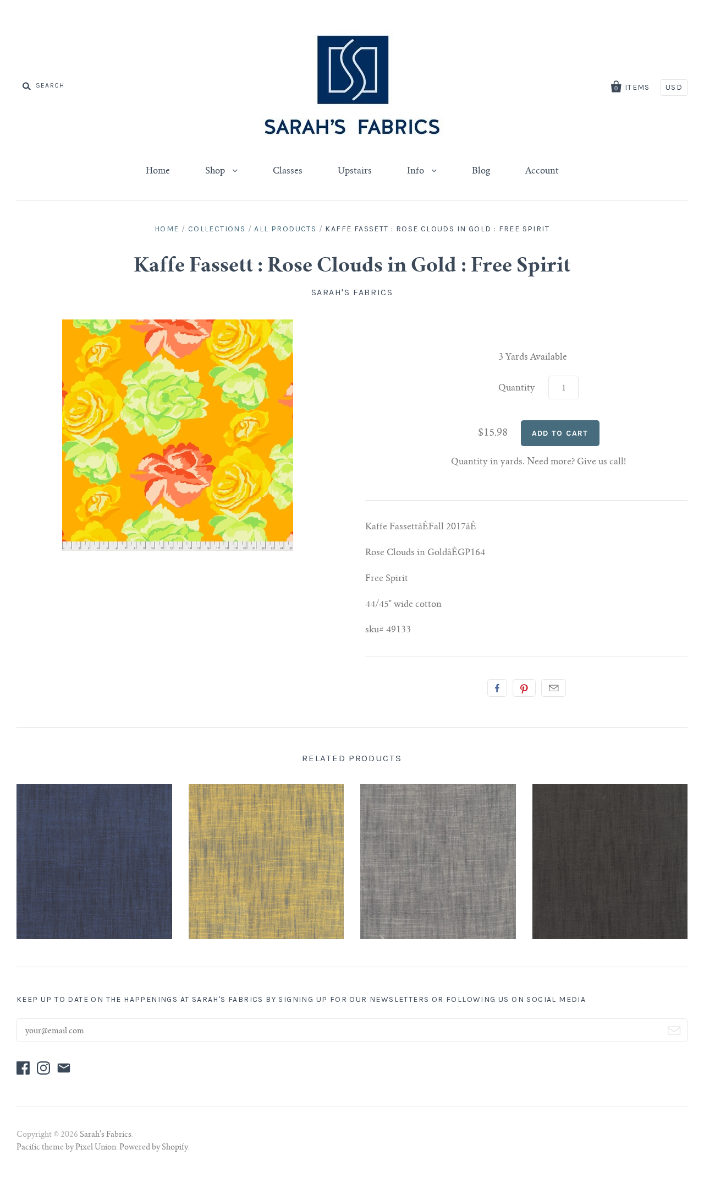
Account (542, 171)
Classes (287, 171)
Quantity (516, 388)
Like (497, 688)
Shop (216, 171)
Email (553, 688)
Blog (481, 171)
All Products (285, 229)
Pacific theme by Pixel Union (66, 1148)
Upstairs (355, 171)
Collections (216, 229)
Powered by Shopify (153, 1148)
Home (158, 171)
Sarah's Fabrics (352, 292)
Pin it (524, 688)
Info (416, 171)
